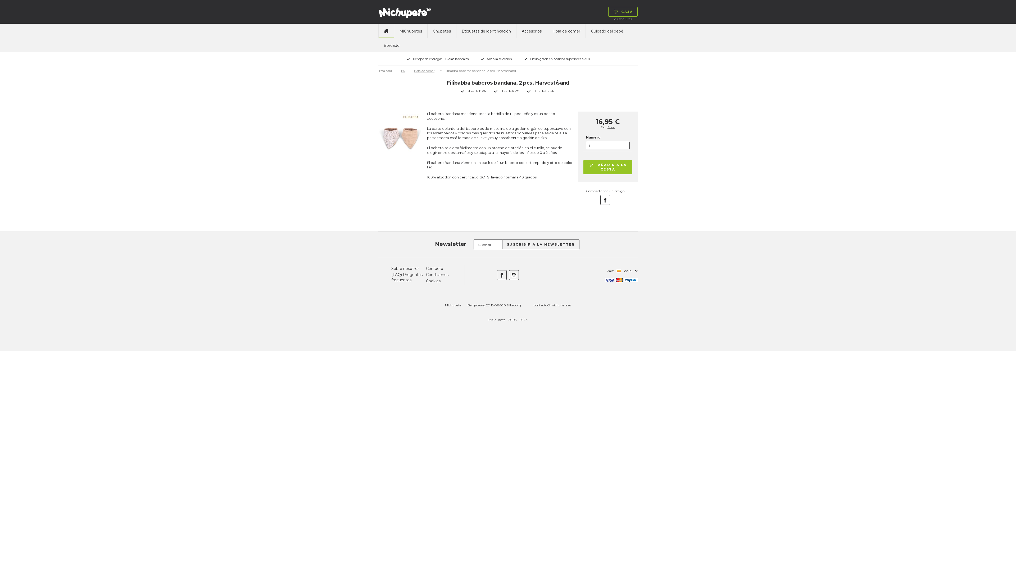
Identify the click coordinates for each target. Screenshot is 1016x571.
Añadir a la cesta (612, 167)
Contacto (434, 268)
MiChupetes (411, 31)
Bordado (392, 45)
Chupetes (442, 31)
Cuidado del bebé (607, 31)
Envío (611, 127)
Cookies (433, 281)
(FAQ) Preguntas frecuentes (407, 277)
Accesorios (532, 31)
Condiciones (437, 274)
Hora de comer (566, 31)
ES (403, 71)
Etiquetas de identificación (486, 31)
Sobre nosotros (405, 268)
